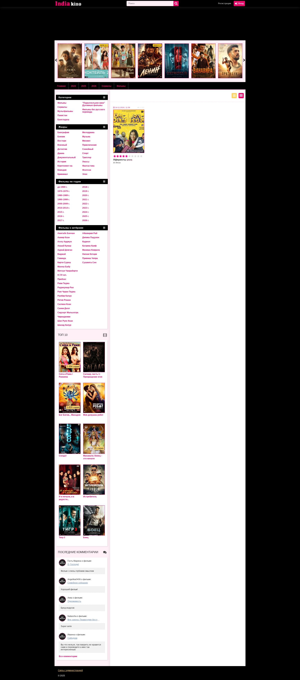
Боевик (61, 136)
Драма (60, 153)
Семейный (87, 149)
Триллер (86, 157)
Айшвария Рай (89, 233)
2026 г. (85, 220)
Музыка (86, 136)
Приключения (89, 145)
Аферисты (122, 161)
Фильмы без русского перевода (93, 110)
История (61, 161)
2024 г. (85, 212)
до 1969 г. (62, 187)
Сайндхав (72, 638)
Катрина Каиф (89, 246)
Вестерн (61, 141)
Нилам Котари (89, 254)
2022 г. (85, 204)
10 (141, 156)
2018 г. (85, 187)
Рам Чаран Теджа (66, 291)
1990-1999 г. (63, 199)
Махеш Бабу (63, 266)
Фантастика (88, 166)
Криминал (62, 174)
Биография (63, 132)
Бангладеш (63, 119)
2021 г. (85, 199)
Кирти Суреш (64, 262)
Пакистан (62, 115)
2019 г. (85, 191)
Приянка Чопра (90, 258)
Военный (62, 145)
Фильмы (121, 86)
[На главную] (72, 3)
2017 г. (60, 220)
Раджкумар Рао (65, 287)
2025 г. (85, 216)
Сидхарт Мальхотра (67, 312)
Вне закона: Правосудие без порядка (86, 619)
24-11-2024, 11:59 (122, 107)
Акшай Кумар (64, 246)
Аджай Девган (64, 250)
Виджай (61, 254)
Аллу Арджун (64, 241)
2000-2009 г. (63, 204)
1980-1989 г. (63, 195)
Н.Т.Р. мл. (62, 275)
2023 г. (85, 208)
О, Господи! (73, 564)
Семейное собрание (78, 583)
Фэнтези (86, 170)
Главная (61, 86)
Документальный (66, 157)
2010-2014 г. (63, 208)
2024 (73, 86)
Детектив (62, 149)
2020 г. (85, 195)
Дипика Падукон (90, 237)
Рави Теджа (63, 283)
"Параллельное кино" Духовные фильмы (93, 104)
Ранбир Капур (64, 296)
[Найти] (176, 3)
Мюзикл (86, 141)
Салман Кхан (64, 304)
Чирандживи (63, 316)
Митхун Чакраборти (67, 271)
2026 (93, 86)
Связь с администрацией (70, 670)
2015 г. (60, 212)
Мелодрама (88, 132)
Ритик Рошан (64, 300)
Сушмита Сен (89, 262)
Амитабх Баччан (66, 233)
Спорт (85, 153)
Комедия (61, 170)
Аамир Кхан (63, 237)
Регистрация (224, 3)
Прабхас (61, 279)
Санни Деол (63, 308)
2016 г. (60, 216)
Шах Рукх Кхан (65, 321)
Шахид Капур (64, 325)
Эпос (85, 174)
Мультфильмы (65, 111)
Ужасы (85, 161)
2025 (83, 86)
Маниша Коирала (91, 250)
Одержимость (74, 601)
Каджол (86, 241)
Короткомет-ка (64, 166)
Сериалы (106, 86)
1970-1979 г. (63, 191)
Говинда (61, 258)
